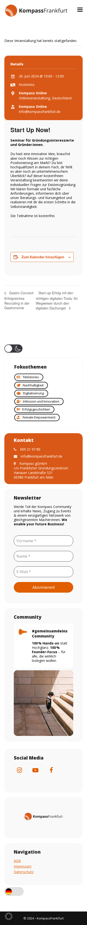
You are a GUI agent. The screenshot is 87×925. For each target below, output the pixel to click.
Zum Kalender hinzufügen (43, 256)
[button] (80, 9)
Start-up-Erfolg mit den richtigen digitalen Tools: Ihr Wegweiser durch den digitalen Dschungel (57, 300)
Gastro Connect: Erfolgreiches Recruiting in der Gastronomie (19, 300)
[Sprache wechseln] (14, 892)
